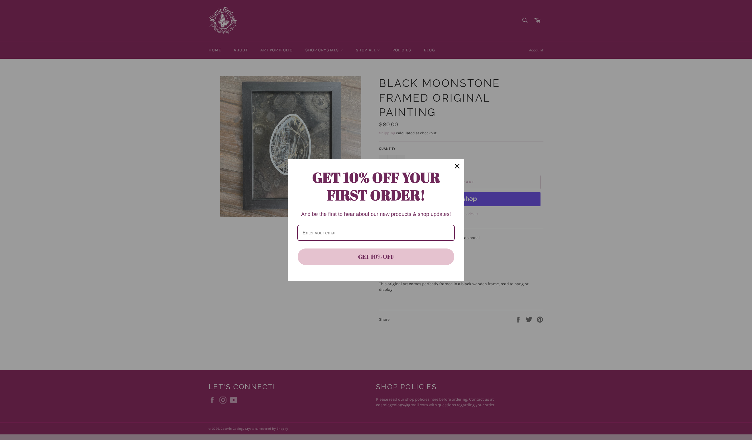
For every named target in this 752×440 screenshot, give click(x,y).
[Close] (457, 166)
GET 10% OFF (376, 257)
